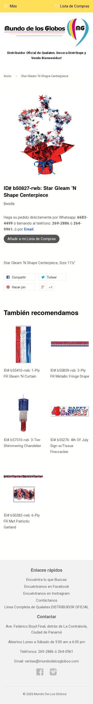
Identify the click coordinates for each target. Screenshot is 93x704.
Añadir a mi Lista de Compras (31, 239)
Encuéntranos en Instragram (46, 593)
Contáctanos (46, 600)
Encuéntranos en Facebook (46, 586)
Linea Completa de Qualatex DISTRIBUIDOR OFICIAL (46, 607)
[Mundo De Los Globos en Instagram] (53, 673)
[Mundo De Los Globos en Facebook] (40, 673)
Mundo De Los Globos (50, 694)
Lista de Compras (74, 6)
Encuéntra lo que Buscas (46, 579)
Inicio (7, 76)
